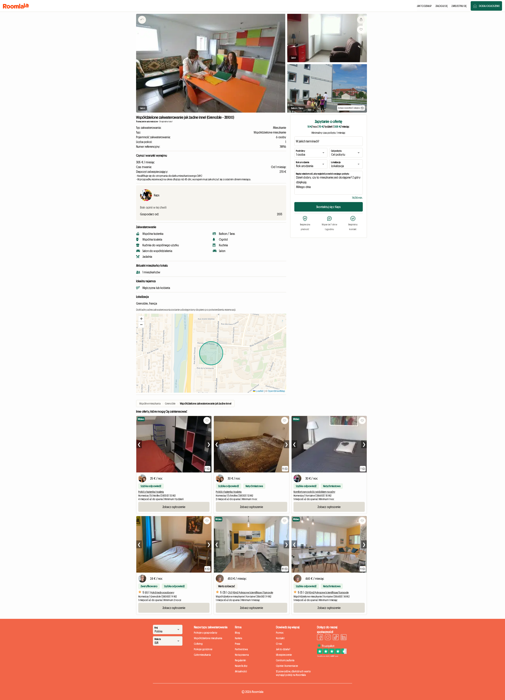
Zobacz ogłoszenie (174, 506)
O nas (279, 643)
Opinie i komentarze (287, 665)
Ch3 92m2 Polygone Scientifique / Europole (250, 592)
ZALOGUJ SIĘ (442, 6)
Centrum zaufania (285, 660)
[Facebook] (320, 637)
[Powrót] (142, 25)
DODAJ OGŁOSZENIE (489, 6)
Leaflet (259, 390)
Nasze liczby (241, 665)
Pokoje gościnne (203, 649)
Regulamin (240, 660)
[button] (141, 319)
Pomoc (280, 632)
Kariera (238, 638)
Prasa (237, 643)
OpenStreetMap (276, 390)
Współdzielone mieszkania (208, 638)
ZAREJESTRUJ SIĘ (459, 6)
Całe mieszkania (202, 654)
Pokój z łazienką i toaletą (151, 491)
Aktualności (241, 671)
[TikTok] (336, 637)
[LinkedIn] (344, 637)
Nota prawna (242, 654)
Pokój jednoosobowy (162, 592)
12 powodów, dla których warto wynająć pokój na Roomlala (293, 673)
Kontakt (280, 638)
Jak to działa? (283, 649)
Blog (237, 632)
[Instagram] (328, 637)
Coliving (198, 643)
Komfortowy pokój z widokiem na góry (314, 491)
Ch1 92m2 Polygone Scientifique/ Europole (327, 592)
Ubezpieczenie (284, 654)
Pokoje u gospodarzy (205, 632)
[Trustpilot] (332, 656)
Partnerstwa (241, 649)
